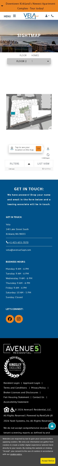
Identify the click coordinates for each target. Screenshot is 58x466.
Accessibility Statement (16, 401)
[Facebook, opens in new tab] (10, 319)
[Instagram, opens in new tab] (19, 319)
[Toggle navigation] (9, 16)
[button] (29, 6)
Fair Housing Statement (16, 397)
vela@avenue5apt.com (18, 249)
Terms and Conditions (15, 387)
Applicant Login (31, 382)
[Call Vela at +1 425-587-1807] (52, 16)
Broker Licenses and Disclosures (21, 392)
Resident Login (12, 382)
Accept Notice (48, 460)
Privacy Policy (38, 387)
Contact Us (38, 397)
